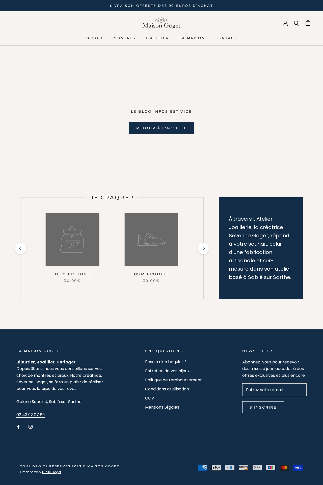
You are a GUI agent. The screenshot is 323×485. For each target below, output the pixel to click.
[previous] (20, 248)
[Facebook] (18, 426)
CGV (149, 398)
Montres (124, 38)
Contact (226, 38)
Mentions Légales (162, 407)
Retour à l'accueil (161, 128)
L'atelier (157, 38)
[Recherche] (296, 22)
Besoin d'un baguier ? (165, 362)
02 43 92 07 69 (30, 415)
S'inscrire (263, 407)
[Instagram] (31, 426)
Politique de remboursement (173, 380)
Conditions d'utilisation (167, 389)
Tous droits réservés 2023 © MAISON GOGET (69, 466)
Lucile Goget (51, 472)
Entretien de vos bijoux (167, 371)
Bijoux (94, 38)
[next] (203, 248)
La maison (192, 38)
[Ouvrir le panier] (308, 23)
